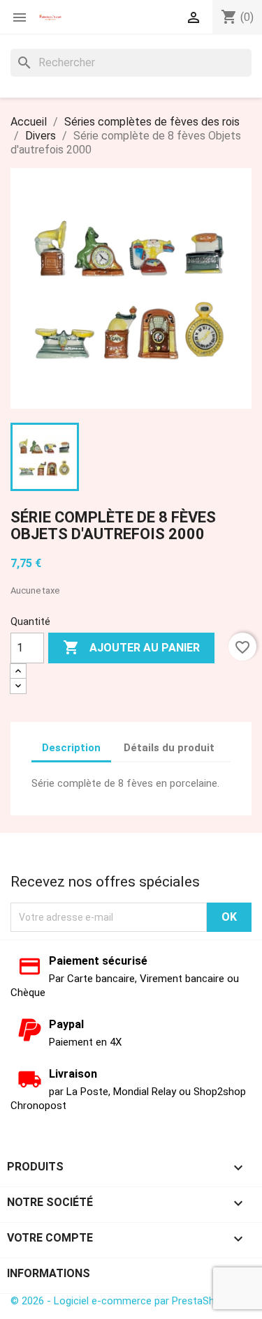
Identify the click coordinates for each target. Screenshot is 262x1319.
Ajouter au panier (131, 647)
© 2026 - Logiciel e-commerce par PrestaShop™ (121, 1301)
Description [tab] (71, 747)
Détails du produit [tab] (169, 747)
